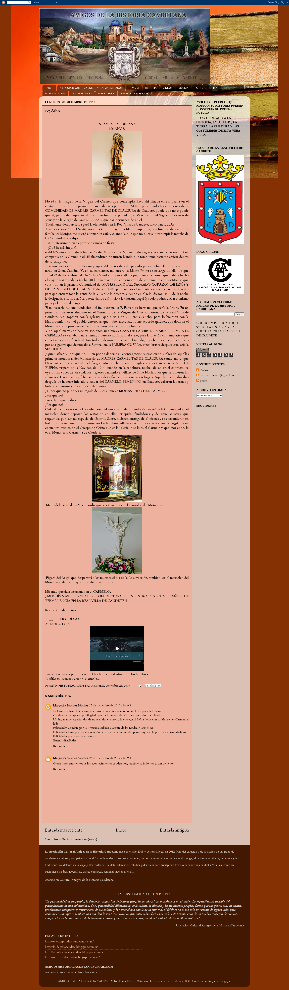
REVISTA (134, 87)
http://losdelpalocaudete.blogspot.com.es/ (71, 947)
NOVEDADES (106, 93)
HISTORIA (151, 87)
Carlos (204, 370)
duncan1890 (182, 981)
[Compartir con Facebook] (156, 686)
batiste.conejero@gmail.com (218, 375)
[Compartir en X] (153, 686)
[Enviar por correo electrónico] (146, 686)
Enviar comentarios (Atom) (79, 839)
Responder (60, 746)
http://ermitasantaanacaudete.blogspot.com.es (74, 952)
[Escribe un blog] (150, 686)
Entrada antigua (174, 830)
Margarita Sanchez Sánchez (70, 705)
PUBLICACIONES (55, 93)
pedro (203, 381)
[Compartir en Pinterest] (159, 686)
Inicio (121, 830)
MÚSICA (183, 87)
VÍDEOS (167, 87)
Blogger (225, 981)
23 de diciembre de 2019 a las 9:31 (110, 705)
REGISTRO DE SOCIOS (134, 93)
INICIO (50, 87)
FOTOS (199, 87)
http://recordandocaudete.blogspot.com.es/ (72, 957)
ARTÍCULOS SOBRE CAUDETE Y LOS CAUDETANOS (91, 87)
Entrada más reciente (63, 830)
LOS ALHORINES (82, 93)
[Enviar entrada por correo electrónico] (139, 686)
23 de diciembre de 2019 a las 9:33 (110, 758)
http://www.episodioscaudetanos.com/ (69, 941)
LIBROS (213, 87)
